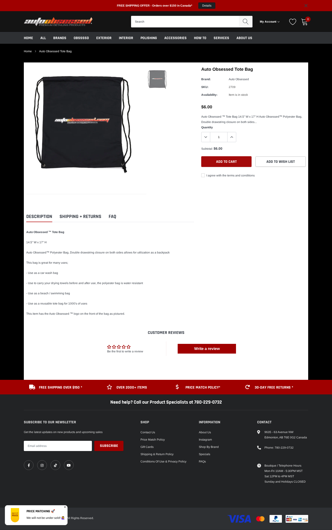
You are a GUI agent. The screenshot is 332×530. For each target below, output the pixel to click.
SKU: (205, 87)
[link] (29, 465)
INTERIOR (126, 38)
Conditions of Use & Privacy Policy (163, 461)
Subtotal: (207, 148)
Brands (59, 38)
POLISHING (148, 38)
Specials (204, 454)
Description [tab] (39, 217)
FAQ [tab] (112, 217)
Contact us (147, 432)
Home (28, 38)
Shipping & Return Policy (157, 454)
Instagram (205, 439)
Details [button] (206, 5)
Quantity (207, 127)
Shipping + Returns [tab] (80, 217)
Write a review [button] (207, 349)
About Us (244, 38)
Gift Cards (147, 447)
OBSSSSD (81, 38)
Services (221, 38)
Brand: (206, 79)
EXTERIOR (104, 38)
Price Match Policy (152, 439)
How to (200, 38)
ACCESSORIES (175, 38)
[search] (245, 21)
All (43, 38)
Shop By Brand (209, 447)
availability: (209, 94)
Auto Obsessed (239, 79)
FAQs (202, 461)
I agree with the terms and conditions (230, 175)
